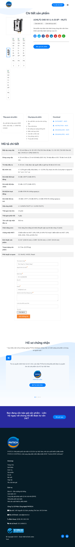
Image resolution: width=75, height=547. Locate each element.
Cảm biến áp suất (51, 23)
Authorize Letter (37, 379)
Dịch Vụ (9, 470)
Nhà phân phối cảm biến (14, 499)
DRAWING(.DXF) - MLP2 (62, 130)
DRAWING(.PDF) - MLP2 (62, 134)
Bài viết (9, 477)
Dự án (9, 475)
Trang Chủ (10, 465)
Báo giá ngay (59, 417)
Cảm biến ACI (38, 23)
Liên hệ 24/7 (58, 5)
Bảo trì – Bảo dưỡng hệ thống (16, 491)
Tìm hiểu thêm (38, 385)
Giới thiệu (10, 467)
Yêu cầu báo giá (12, 482)
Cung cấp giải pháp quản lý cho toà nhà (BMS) (21, 496)
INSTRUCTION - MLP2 (61, 126)
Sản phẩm (10, 472)
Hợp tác (9, 480)
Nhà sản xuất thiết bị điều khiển (17, 501)
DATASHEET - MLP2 (61, 121)
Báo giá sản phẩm (41, 47)
